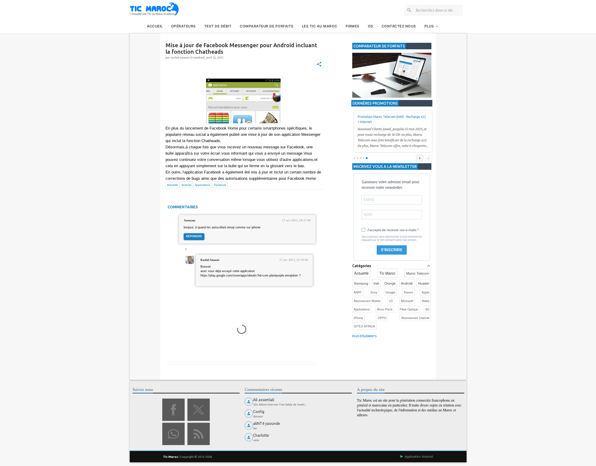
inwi (376, 283)
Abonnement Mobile (367, 301)
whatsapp (173, 434)
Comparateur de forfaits (267, 26)
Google (390, 292)
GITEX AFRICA (364, 326)
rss (198, 434)
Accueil (155, 26)
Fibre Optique (409, 309)
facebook (173, 410)
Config (258, 411)
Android (407, 283)
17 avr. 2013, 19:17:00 (296, 220)
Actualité (361, 273)
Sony (373, 292)
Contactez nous (399, 26)
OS (370, 26)
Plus (429, 26)
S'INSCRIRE (392, 250)
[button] (319, 64)
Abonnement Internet (415, 318)
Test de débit (218, 26)
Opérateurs (183, 26)
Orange (390, 283)
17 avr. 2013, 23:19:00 (293, 260)
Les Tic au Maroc (319, 26)
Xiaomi (408, 292)
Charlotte (261, 435)
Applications (362, 309)
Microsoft (407, 301)
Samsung (361, 283)
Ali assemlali (263, 400)
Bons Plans (384, 309)
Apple (425, 292)
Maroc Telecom (417, 273)
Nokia (425, 301)
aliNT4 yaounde (266, 423)
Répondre (194, 236)
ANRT (358, 292)
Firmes (352, 26)
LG (391, 301)
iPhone (358, 318)
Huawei (423, 283)
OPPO (382, 318)
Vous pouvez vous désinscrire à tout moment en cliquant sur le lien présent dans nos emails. (392, 238)
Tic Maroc (387, 273)
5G (427, 309)
